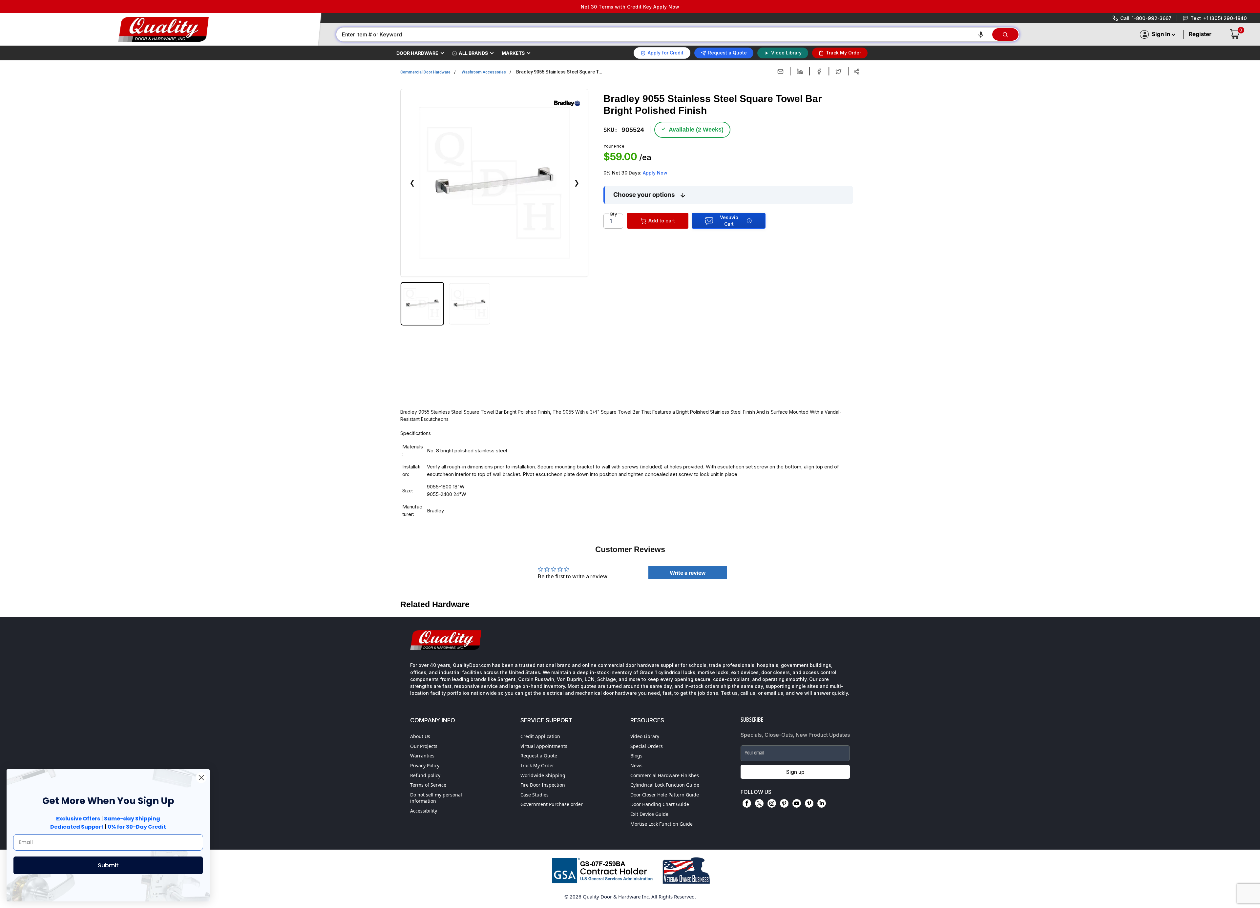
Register (1200, 34)
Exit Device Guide (649, 814)
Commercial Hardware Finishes (664, 775)
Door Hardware (417, 53)
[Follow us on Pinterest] (784, 803)
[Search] (1005, 34)
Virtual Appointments (543, 746)
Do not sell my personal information (436, 798)
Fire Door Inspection (542, 785)
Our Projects (423, 746)
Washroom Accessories (484, 72)
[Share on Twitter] (838, 71)
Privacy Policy (424, 765)
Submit (108, 865)
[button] (981, 34)
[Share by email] (780, 71)
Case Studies (534, 795)
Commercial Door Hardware (425, 72)
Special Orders (646, 746)
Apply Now (655, 172)
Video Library (644, 736)
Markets (513, 53)
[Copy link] (856, 71)
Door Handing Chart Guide (659, 804)
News (636, 765)
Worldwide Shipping (542, 775)
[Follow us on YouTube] (796, 803)
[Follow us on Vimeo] (809, 803)
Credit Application (540, 736)
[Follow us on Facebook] (746, 803)
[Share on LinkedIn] (799, 71)
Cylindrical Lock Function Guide (664, 785)
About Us (420, 736)
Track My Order (537, 765)
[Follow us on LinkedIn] (821, 803)
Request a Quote (538, 756)
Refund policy (425, 775)
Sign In (1161, 34)
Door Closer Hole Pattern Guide (664, 795)
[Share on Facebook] (819, 71)
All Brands (473, 53)
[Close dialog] (201, 777)
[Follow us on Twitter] (759, 803)
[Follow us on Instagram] (771, 803)
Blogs (636, 756)
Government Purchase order (551, 804)
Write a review (688, 572)
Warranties (422, 756)
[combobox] (664, 34)
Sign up (795, 772)
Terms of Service (428, 785)
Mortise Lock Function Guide (661, 824)
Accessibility (423, 811)
